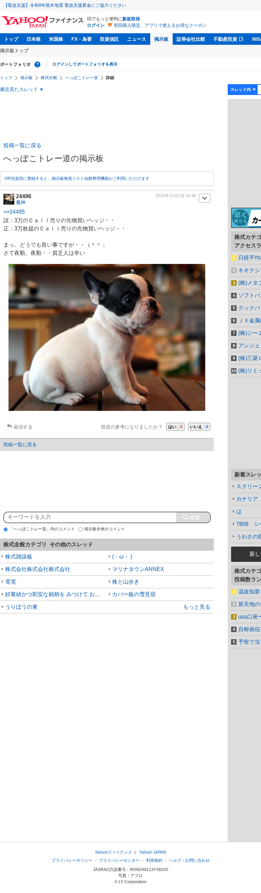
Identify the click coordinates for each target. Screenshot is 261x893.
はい (175, 426)
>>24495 (14, 212)
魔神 (20, 202)
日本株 (34, 39)
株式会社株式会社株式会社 (37, 569)
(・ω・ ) (122, 556)
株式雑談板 (18, 556)
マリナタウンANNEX (138, 569)
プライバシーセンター (119, 860)
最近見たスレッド (19, 89)
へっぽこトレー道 (81, 77)
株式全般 (49, 77)
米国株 (56, 39)
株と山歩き (125, 582)
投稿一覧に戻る (22, 145)
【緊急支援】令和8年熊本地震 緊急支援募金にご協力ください (64, 5)
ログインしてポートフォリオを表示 (85, 64)
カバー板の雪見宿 (134, 594)
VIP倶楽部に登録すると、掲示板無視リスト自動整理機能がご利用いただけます (77, 178)
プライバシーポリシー (72, 860)
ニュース (136, 39)
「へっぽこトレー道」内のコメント (42, 529)
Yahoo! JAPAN (152, 852)
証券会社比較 (191, 39)
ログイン (96, 25)
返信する (23, 427)
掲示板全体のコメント (104, 529)
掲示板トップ (14, 50)
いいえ (199, 426)
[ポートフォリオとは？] (37, 64)
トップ (11, 39)
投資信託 (109, 39)
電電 (10, 582)
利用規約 (154, 860)
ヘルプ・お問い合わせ (189, 860)
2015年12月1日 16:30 (176, 195)
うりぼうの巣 (21, 607)
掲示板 (161, 39)
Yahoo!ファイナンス (113, 852)
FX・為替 (81, 39)
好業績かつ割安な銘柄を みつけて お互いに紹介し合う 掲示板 (56, 594)
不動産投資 (225, 39)
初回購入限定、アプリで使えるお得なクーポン (160, 25)
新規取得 (131, 18)
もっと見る (196, 607)
